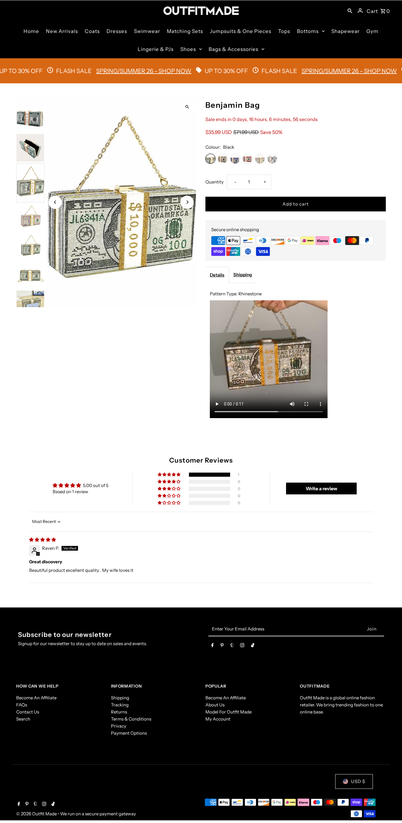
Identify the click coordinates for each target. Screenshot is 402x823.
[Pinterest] (222, 646)
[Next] (187, 202)
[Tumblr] (232, 646)
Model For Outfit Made (228, 712)
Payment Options (129, 733)
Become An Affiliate (36, 698)
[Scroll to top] (389, 807)
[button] (169, 475)
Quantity (214, 182)
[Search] (350, 10)
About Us (215, 705)
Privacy (118, 726)
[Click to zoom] (187, 107)
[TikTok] (252, 646)
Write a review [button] (321, 488)
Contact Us (27, 712)
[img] (42, 539)
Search (23, 719)
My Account (217, 719)
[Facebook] (212, 646)
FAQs (21, 705)
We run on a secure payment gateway (98, 814)
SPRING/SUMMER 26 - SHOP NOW (121, 70)
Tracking (120, 705)
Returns (119, 712)
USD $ (358, 781)
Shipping (242, 274)
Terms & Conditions (131, 719)
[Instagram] (242, 646)
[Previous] (55, 202)
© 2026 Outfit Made (37, 814)
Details (217, 275)
